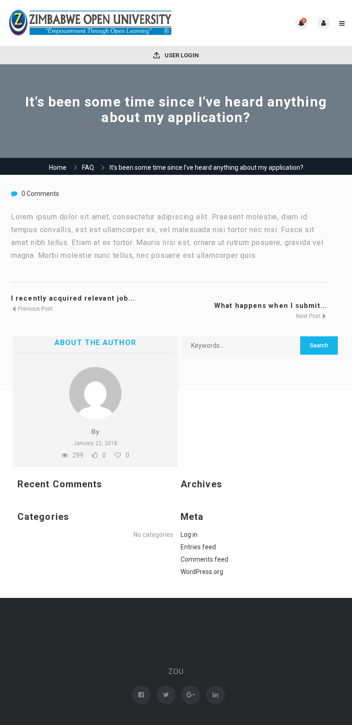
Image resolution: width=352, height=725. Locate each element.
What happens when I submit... (270, 305)
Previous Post (34, 309)
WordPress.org (202, 571)
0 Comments (40, 193)
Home (57, 167)
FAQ (88, 167)
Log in (189, 534)
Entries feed (198, 547)
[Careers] (91, 23)
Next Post (309, 316)
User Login (181, 55)
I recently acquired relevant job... (73, 298)
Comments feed (204, 559)
